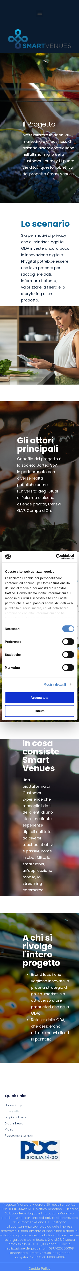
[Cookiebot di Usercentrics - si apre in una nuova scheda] (56, 557)
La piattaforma (16, 1117)
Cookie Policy (39, 1268)
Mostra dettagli (55, 684)
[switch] (68, 641)
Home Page (14, 1105)
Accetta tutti (39, 697)
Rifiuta (39, 711)
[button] (39, 13)
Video (9, 1129)
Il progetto (12, 1111)
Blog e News (14, 1123)
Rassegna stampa (19, 1135)
